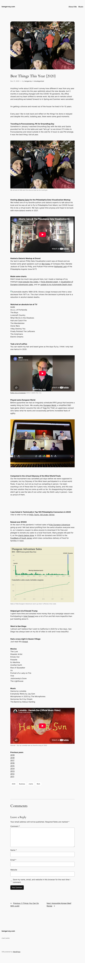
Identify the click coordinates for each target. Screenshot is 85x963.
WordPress (16, 952)
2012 (12, 774)
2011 (12, 777)
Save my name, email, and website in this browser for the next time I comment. (41, 881)
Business (22, 784)
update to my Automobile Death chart (56, 285)
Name (13, 850)
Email (13, 860)
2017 (12, 760)
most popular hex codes (28, 282)
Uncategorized (39, 81)
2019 (12, 755)
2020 (13, 784)
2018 (12, 758)
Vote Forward (29, 616)
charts (31, 784)
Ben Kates (46, 264)
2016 (12, 763)
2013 (12, 771)
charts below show (26, 535)
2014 (12, 769)
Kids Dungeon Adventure (59, 525)
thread (25, 642)
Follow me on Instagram (18, 393)
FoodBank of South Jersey (21, 538)
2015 (12, 766)
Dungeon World (49, 405)
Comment (15, 826)
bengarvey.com (8, 7)
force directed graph (49, 282)
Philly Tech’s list (41, 515)
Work (38, 784)
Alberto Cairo (23, 200)
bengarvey (28, 81)
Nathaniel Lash (60, 266)
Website (13, 870)
